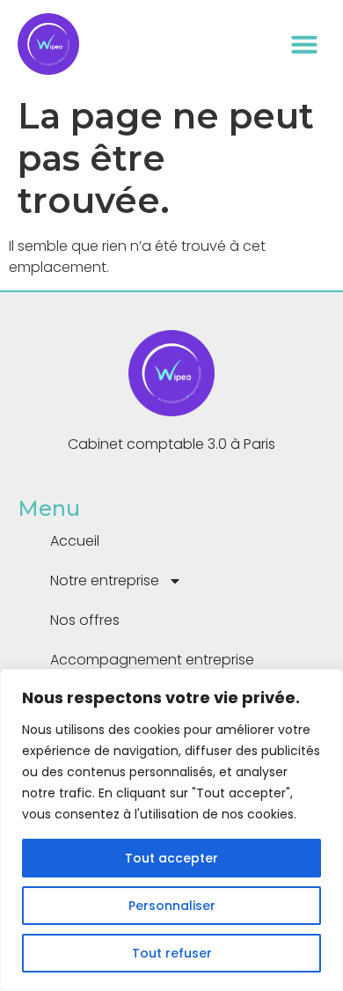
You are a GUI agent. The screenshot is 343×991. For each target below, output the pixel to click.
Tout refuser (172, 953)
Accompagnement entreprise (152, 660)
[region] (171, 830)
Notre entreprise (104, 580)
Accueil (74, 541)
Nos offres (85, 620)
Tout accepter (171, 858)
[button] (304, 44)
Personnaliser (171, 905)
